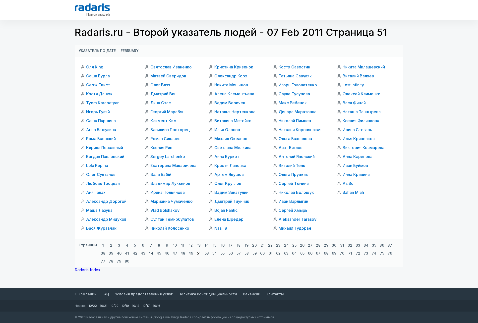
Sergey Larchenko (167, 156)
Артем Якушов (229, 174)
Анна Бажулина (101, 129)
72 (358, 253)
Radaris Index (87, 269)
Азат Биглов (290, 147)
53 (207, 253)
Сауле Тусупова (294, 93)
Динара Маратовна (297, 111)
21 (262, 245)
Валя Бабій (160, 174)
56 (231, 253)
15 (214, 245)
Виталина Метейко (232, 120)
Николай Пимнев (295, 120)
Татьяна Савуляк (295, 75)
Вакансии (251, 294)
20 (254, 245)
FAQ (106, 294)
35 (374, 245)
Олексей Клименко (361, 93)
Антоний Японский (297, 156)
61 (270, 253)
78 (111, 261)
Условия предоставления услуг (144, 294)
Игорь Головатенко (298, 84)
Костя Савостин (294, 66)
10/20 (114, 306)
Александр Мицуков (106, 219)
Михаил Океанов (230, 138)
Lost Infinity (353, 84)
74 (374, 253)
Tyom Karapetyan (103, 102)
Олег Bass (160, 84)
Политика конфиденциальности (208, 294)
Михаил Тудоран (295, 228)
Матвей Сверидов (168, 75)
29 (326, 245)
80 (127, 261)
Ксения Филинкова (361, 120)
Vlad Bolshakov (164, 210)
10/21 (103, 306)
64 (294, 253)
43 (143, 253)
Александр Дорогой (106, 201)
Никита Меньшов (231, 84)
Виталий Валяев (358, 75)
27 (310, 245)
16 (223, 245)
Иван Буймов (355, 165)
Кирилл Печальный (104, 147)
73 (366, 253)
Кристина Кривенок (233, 66)
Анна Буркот (226, 156)
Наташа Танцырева (362, 111)
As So (348, 183)
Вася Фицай (354, 102)
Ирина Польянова (167, 192)
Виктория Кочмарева (363, 147)
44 (150, 253)
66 (310, 253)
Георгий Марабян (167, 111)
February (130, 51)
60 (262, 253)
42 (135, 253)
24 (286, 245)
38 (103, 253)
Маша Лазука (99, 210)
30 (334, 245)
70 (342, 253)
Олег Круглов (227, 183)
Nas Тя (220, 228)
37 (390, 245)
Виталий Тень (292, 165)
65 (302, 253)
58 (246, 253)
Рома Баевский (101, 138)
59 (254, 253)
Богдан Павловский (105, 156)
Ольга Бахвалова (295, 138)
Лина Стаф (161, 102)
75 (382, 253)
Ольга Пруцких (293, 174)
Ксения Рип (161, 147)
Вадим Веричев (229, 102)
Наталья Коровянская (300, 129)
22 (270, 245)
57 (239, 253)
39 (111, 253)
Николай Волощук (296, 192)
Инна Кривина (356, 174)
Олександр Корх (230, 75)
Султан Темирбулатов (172, 219)
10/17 (146, 306)
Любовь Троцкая (103, 183)
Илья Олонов (227, 129)
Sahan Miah (353, 192)
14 (207, 245)
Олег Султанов (101, 174)
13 (199, 245)
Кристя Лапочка (230, 165)
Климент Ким (163, 120)
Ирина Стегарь (357, 129)
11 (182, 245)
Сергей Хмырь (293, 210)
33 (358, 245)
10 (175, 245)
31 (342, 245)
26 (302, 245)
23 (278, 245)
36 (382, 245)
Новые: (80, 306)
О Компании (86, 294)
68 (326, 253)
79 (119, 261)
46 (167, 253)
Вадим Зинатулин (231, 192)
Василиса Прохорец (170, 129)
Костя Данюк (99, 93)
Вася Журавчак (101, 228)
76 (390, 253)
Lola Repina (97, 165)
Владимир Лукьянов (170, 183)
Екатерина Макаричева (173, 165)
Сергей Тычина (294, 183)
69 (334, 253)
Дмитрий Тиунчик (231, 201)
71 (350, 253)
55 (223, 253)
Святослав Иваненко (171, 66)
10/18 (135, 306)
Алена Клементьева (234, 93)
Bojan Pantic (226, 210)
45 (159, 253)
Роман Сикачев (165, 138)
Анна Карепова (357, 156)
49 (190, 253)
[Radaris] (92, 7)
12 (191, 245)
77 (103, 261)
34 (366, 245)
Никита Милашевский (364, 66)
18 (238, 245)
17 (231, 245)
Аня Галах (96, 192)
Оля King (94, 66)
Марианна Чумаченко (171, 201)
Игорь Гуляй (98, 111)
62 (278, 253)
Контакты (275, 294)
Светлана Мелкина (232, 147)
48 (182, 253)
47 (175, 253)
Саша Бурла (98, 75)
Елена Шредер (228, 219)
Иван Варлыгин (293, 201)
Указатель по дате (97, 51)
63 (286, 253)
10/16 (156, 306)
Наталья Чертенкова (234, 111)
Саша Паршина (101, 120)
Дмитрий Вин (163, 93)
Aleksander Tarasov (297, 219)
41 (127, 253)
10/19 (125, 306)
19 (246, 245)
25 (294, 245)
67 (318, 253)
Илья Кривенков (359, 138)
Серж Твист (98, 84)
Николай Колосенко (169, 228)
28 (318, 245)
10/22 (93, 306)
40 (119, 253)
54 (214, 253)
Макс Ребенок (293, 102)
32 (350, 245)
